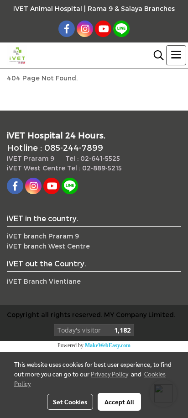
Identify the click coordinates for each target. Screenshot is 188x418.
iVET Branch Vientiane (44, 281)
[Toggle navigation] (176, 55)
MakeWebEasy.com (108, 345)
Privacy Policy (109, 374)
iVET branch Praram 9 (43, 236)
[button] (155, 55)
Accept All (119, 401)
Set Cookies (70, 401)
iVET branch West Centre (48, 246)
